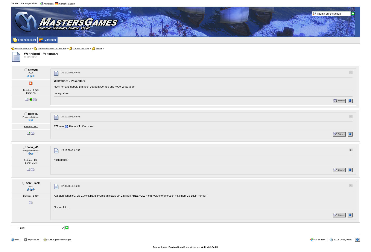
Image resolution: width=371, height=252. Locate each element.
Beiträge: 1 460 (31, 196)
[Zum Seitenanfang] (350, 101)
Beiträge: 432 (31, 160)
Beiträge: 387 (31, 126)
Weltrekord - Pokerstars (41, 53)
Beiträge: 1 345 (31, 90)
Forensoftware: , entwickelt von (185, 247)
